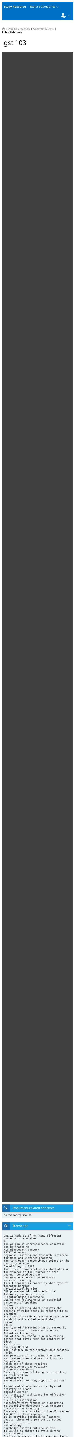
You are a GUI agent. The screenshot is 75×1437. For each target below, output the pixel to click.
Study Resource (15, 6)
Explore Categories (42, 6)
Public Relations (12, 32)
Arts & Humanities (19, 29)
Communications (43, 29)
